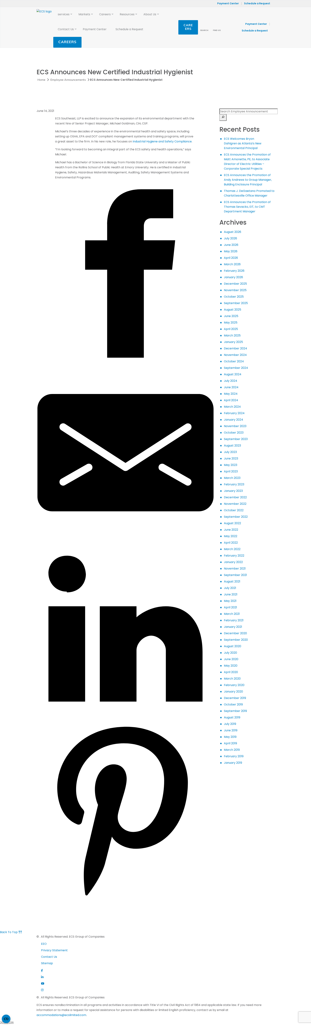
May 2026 (230, 251)
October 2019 (233, 704)
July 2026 (230, 238)
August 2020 (232, 646)
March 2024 (232, 407)
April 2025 (231, 329)
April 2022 (231, 543)
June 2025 (231, 316)
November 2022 (235, 504)
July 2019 (230, 724)
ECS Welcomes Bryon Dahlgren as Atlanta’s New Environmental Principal (242, 143)
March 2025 (232, 335)
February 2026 (234, 271)
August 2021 (232, 581)
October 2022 (234, 510)
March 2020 (232, 678)
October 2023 (234, 432)
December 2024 (235, 348)
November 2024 (235, 355)
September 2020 (236, 640)
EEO (44, 944)
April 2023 (231, 471)
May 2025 (230, 322)
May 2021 (230, 601)
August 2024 (232, 374)
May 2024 (231, 394)
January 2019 (233, 763)
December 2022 (235, 497)
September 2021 (235, 575)
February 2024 (234, 413)
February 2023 (234, 484)
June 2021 (230, 594)
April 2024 (231, 400)
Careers (67, 42)
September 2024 (236, 368)
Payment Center (228, 3)
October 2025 (234, 297)
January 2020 (233, 691)
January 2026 (233, 277)
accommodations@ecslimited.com (61, 1015)
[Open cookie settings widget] (6, 1019)
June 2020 (231, 659)
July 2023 (230, 452)
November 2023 (235, 426)
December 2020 (235, 633)
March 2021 (232, 614)
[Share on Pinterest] (125, 898)
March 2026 (232, 264)
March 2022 (232, 549)
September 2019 (235, 711)
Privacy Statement (54, 950)
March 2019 (232, 750)
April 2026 (231, 258)
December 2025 (235, 284)
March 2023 (232, 478)
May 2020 (230, 666)
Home (41, 80)
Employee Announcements (68, 80)
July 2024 (230, 381)
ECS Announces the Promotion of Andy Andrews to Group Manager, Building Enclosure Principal (248, 179)
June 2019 (230, 730)
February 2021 (234, 620)
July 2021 (230, 588)
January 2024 (233, 420)
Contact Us (49, 957)
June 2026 (231, 245)
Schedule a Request (257, 3)
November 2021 (235, 568)
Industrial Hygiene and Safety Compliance (162, 141)
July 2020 (230, 653)
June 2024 (231, 387)
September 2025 (236, 303)
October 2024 (234, 361)
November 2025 (235, 290)
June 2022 (231, 530)
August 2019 (232, 717)
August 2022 (232, 523)
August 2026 (232, 232)
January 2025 (233, 342)
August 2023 (232, 445)
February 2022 (234, 556)
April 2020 (231, 672)
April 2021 (230, 607)
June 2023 (231, 458)
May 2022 (230, 536)
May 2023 (230, 465)
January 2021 (233, 627)
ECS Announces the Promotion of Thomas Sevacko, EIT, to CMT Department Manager (247, 206)
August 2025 (232, 310)
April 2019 (230, 743)
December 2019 (235, 698)
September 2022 (236, 517)
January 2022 (233, 562)
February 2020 (234, 685)
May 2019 (230, 737)
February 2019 (234, 756)
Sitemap (47, 963)
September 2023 (236, 439)
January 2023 (233, 491)
